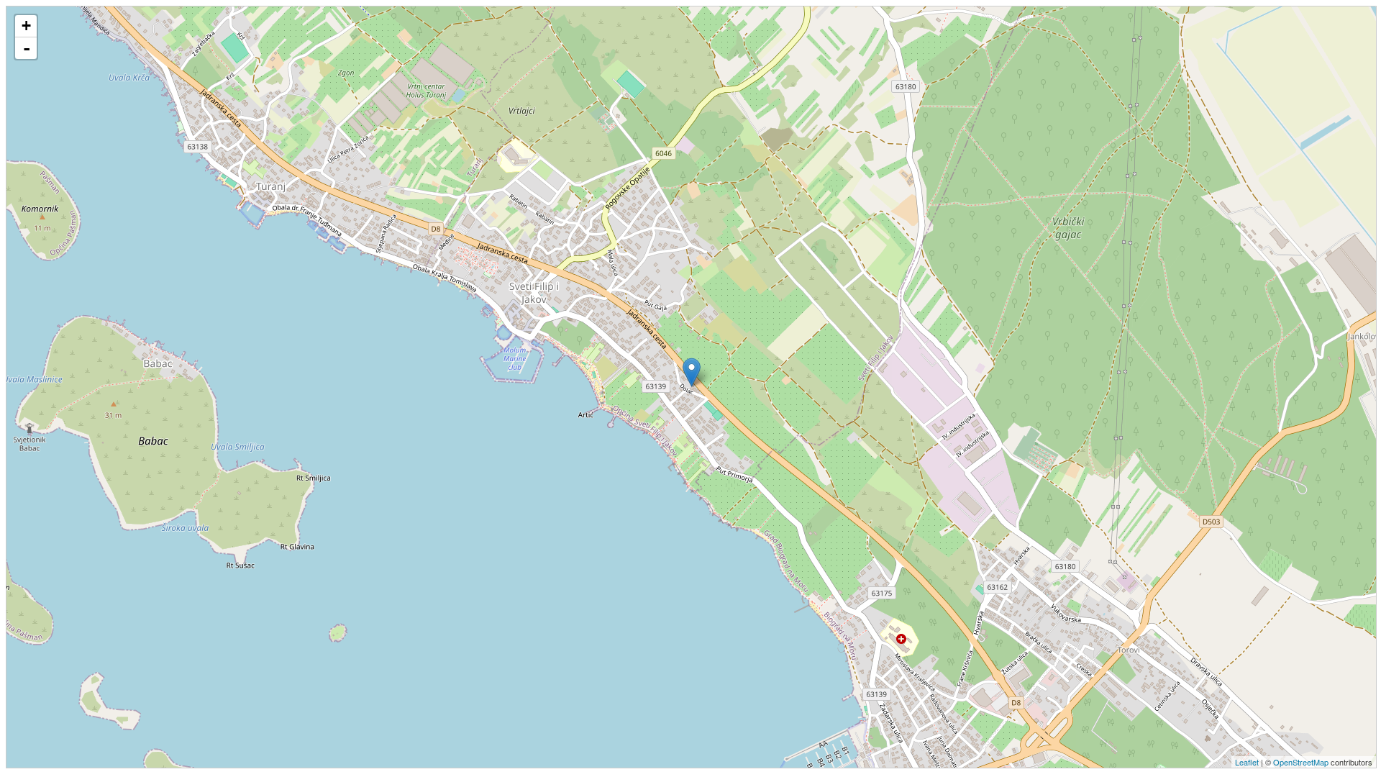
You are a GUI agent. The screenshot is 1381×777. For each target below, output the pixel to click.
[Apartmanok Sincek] (692, 372)
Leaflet (1247, 762)
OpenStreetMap (1300, 762)
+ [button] (26, 26)
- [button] (27, 48)
